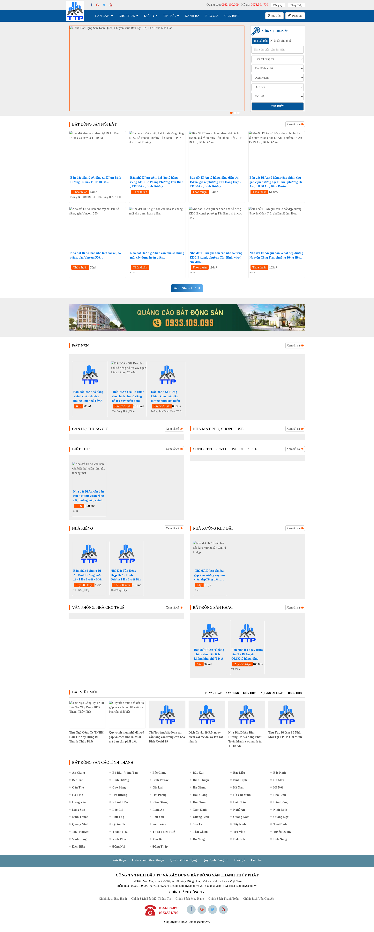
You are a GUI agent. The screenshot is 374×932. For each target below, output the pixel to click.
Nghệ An (239, 809)
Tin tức (169, 15)
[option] (157, 68)
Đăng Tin (297, 15)
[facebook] (91, 5)
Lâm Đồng (280, 802)
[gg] (97, 5)
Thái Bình (280, 824)
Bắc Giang (159, 772)
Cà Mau (278, 780)
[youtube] (111, 5)
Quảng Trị (119, 824)
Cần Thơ (78, 787)
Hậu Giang (200, 794)
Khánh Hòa (120, 802)
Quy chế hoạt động (183, 860)
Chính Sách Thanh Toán (223, 898)
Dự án (149, 15)
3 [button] (238, 113)
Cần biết (231, 15)
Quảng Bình (201, 817)
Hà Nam (238, 787)
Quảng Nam (241, 817)
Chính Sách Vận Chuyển (258, 898)
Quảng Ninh (80, 824)
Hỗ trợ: (254, 4)
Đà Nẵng (199, 839)
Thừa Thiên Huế (164, 831)
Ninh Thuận (80, 817)
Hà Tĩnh (77, 794)
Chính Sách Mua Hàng (190, 898)
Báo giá (212, 15)
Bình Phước (160, 780)
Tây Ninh (239, 824)
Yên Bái (158, 839)
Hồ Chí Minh (242, 794)
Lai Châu (239, 802)
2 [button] (235, 113)
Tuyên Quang (282, 831)
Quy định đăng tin (215, 860)
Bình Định (240, 780)
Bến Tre (77, 780)
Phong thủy (295, 693)
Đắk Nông (280, 839)
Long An (158, 809)
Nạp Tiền (276, 15)
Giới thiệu (119, 860)
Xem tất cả (294, 124)
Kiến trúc (250, 693)
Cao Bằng (119, 787)
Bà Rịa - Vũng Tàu (125, 772)
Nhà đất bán (260, 40)
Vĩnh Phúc (119, 839)
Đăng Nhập (296, 5)
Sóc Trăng (159, 824)
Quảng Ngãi (281, 817)
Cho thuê (127, 15)
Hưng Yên (79, 802)
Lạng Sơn (78, 809)
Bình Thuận (201, 780)
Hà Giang (199, 787)
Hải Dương (119, 794)
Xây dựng (232, 693)
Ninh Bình (280, 809)
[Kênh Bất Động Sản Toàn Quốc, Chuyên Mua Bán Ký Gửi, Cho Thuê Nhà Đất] (157, 68)
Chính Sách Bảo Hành (113, 898)
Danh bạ (192, 15)
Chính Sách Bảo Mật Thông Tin (151, 898)
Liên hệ (256, 860)
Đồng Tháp (160, 846)
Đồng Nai (118, 846)
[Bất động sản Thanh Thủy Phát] (75, 11)
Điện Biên (78, 846)
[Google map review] (202, 909)
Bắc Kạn (198, 772)
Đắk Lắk (239, 839)
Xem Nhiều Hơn (186, 288)
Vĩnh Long (79, 839)
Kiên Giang (160, 802)
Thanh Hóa (120, 831)
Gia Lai (157, 787)
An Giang (78, 772)
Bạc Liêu (239, 772)
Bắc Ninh (279, 772)
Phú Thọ (118, 817)
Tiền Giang (200, 831)
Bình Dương (120, 780)
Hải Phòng (160, 794)
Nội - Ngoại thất (271, 693)
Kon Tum (199, 802)
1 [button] (231, 113)
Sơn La (198, 824)
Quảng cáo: (222, 4)
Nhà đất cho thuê (280, 40)
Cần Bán (102, 15)
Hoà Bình (279, 794)
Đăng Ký (278, 5)
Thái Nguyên (80, 831)
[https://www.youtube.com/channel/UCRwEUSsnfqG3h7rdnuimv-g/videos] (223, 909)
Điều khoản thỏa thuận (148, 860)
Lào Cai (117, 809)
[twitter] (104, 5)
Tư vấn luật (213, 693)
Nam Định (200, 809)
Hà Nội (278, 787)
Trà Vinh (239, 831)
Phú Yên (158, 817)
